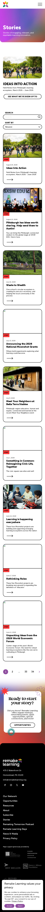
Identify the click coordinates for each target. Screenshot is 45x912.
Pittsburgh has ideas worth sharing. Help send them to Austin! (22, 225)
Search (9, 113)
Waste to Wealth (16, 285)
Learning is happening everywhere (19, 521)
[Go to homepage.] (5, 4)
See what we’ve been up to (22, 96)
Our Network (10, 796)
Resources (8, 805)
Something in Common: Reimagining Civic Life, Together (20, 463)
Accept (9, 906)
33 (26, 671)
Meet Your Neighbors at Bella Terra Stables (20, 403)
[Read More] (9, 180)
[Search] (39, 117)
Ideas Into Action (16, 167)
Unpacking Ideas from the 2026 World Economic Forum (22, 638)
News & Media (10, 833)
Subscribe (8, 815)
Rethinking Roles (16, 578)
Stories (6, 819)
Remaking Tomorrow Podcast (18, 824)
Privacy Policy (10, 838)
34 (32, 671)
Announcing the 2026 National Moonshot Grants (22, 345)
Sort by (9, 122)
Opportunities (22, 725)
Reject (20, 906)
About (6, 810)
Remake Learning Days (15, 829)
